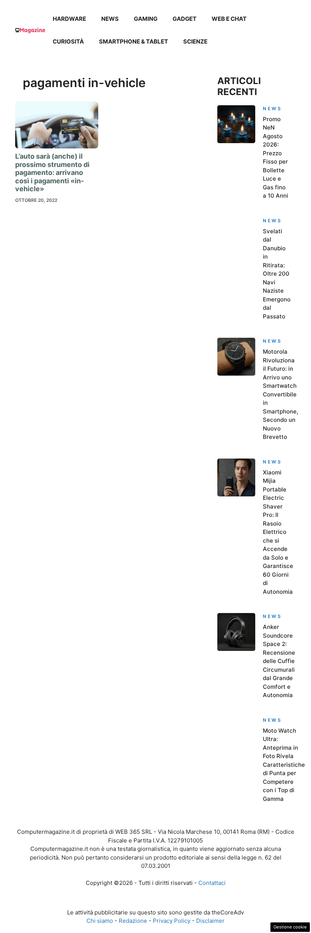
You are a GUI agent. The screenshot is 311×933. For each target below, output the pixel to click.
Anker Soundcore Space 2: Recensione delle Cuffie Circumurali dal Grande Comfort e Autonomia (279, 661)
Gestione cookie (290, 927)
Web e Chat (229, 18)
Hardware (69, 18)
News (110, 18)
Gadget (184, 18)
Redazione (133, 920)
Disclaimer (210, 920)
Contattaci (212, 882)
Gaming (145, 18)
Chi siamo (99, 920)
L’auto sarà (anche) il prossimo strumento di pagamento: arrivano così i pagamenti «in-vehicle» (52, 172)
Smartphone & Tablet (133, 41)
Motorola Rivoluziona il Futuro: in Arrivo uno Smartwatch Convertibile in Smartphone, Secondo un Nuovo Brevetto (280, 394)
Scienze (195, 41)
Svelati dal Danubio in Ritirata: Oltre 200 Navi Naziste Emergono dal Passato (277, 274)
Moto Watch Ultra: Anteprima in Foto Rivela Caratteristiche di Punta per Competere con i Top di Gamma (284, 764)
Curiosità (68, 41)
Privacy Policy (171, 920)
